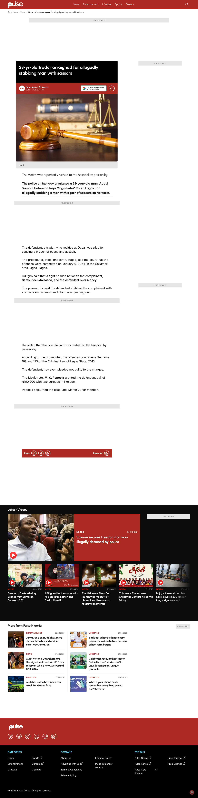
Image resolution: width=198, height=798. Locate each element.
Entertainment (90, 4)
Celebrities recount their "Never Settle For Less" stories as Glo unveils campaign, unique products (107, 664)
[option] (25, 591)
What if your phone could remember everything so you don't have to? (105, 685)
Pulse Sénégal (174, 758)
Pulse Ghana (141, 758)
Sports (118, 4)
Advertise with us (70, 763)
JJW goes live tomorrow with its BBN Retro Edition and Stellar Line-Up (61, 597)
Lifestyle (106, 4)
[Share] (112, 88)
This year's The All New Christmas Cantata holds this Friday (136, 597)
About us (65, 758)
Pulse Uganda (174, 763)
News (76, 4)
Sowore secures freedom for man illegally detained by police (102, 539)
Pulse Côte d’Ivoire (140, 771)
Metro (22, 12)
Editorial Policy (103, 758)
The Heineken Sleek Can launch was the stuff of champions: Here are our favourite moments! (96, 598)
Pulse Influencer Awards (103, 765)
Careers (130, 4)
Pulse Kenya (141, 763)
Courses (36, 769)
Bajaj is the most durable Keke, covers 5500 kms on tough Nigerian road (171, 597)
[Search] (187, 4)
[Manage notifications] (192, 792)
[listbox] (99, 591)
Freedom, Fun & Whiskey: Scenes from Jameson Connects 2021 (22, 597)
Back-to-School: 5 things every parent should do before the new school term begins (108, 641)
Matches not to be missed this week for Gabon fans (43, 683)
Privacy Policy (68, 775)
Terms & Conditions (71, 769)
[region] (99, 591)
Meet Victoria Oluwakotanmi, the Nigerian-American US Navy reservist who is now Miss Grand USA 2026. (45, 664)
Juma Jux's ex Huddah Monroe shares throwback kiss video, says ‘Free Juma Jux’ (44, 641)
